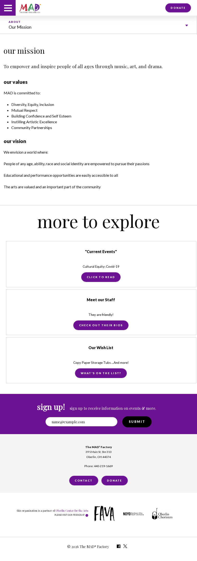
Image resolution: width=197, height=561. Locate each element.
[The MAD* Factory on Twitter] (125, 547)
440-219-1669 (103, 466)
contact (83, 480)
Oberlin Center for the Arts (71, 510)
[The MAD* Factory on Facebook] (118, 547)
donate (178, 7)
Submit (137, 422)
